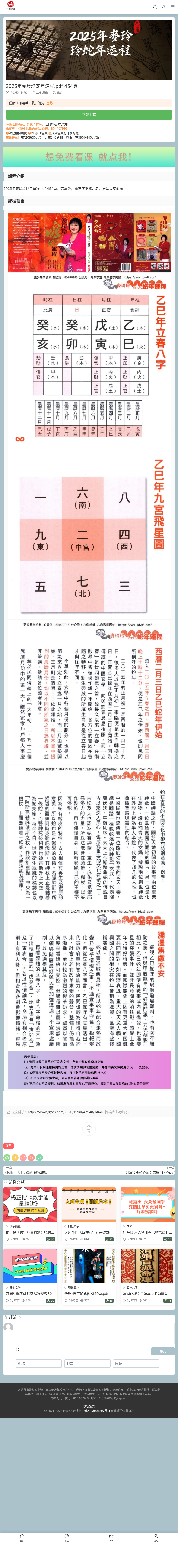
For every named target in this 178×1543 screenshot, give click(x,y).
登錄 (49, 103)
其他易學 (42, 92)
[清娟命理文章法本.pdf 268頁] (148, 1266)
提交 (163, 1351)
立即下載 (89, 114)
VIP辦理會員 (39, 133)
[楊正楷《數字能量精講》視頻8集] (30, 1204)
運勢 (8, 1146)
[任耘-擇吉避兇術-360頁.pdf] (89, 1266)
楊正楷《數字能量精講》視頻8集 (29, 1232)
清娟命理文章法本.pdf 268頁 (145, 1293)
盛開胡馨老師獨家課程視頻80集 (29, 1293)
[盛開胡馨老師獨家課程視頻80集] (30, 1266)
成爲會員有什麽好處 (65, 133)
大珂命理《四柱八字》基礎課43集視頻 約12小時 (87, 1232)
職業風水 (73, 1287)
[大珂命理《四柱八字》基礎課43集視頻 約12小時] (89, 1204)
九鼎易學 (10, 7)
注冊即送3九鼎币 (56, 124)
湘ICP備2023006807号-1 (93, 1411)
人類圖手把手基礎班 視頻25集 (25, 1172)
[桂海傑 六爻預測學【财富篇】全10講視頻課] (148, 1204)
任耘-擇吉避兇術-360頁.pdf (86, 1293)
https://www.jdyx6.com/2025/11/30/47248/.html (65, 1112)
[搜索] (155, 6)
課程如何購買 (18, 133)
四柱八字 (73, 1226)
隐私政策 (89, 1406)
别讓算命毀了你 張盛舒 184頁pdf (150, 1172)
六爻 (129, 1226)
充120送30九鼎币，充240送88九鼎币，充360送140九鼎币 (61, 137)
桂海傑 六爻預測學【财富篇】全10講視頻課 (146, 1232)
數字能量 (15, 1226)
